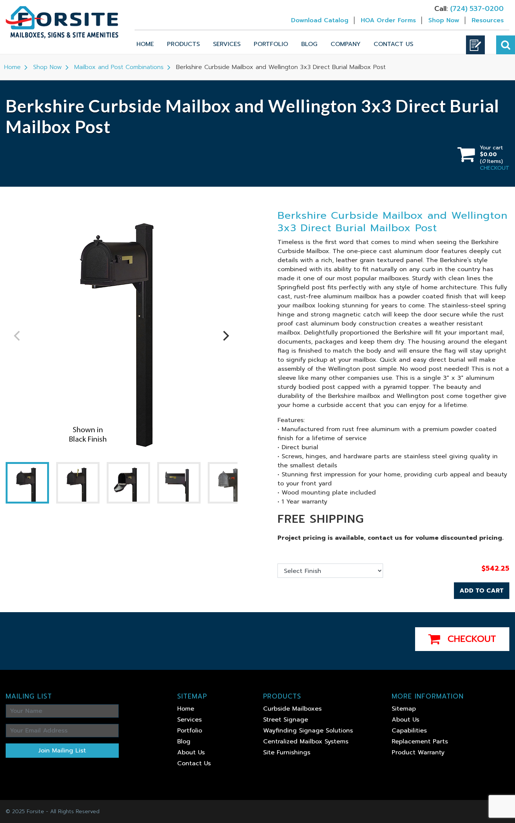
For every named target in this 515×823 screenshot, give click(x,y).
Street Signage (285, 719)
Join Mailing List (62, 750)
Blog (309, 44)
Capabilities (409, 730)
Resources (488, 20)
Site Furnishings (286, 752)
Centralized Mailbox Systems (305, 741)
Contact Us (393, 44)
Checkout (470, 639)
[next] (225, 335)
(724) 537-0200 (477, 8)
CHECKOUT (494, 168)
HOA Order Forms (388, 20)
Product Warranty (418, 752)
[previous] (17, 335)
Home (145, 44)
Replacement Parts (420, 741)
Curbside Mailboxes (292, 708)
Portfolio (271, 44)
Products (183, 44)
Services (227, 44)
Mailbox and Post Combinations (119, 67)
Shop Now (443, 20)
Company (345, 44)
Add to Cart (482, 590)
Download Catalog (319, 20)
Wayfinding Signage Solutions (308, 730)
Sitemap (404, 708)
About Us (191, 752)
